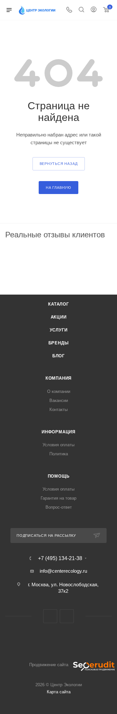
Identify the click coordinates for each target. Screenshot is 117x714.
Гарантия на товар (58, 498)
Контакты (58, 409)
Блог (58, 355)
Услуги (59, 330)
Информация (58, 431)
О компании (58, 391)
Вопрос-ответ (59, 507)
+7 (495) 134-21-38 (60, 558)
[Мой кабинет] (94, 10)
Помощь (59, 476)
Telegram (50, 616)
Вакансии (58, 400)
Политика (58, 453)
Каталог (58, 304)
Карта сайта (59, 691)
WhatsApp (67, 616)
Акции (59, 317)
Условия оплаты (58, 444)
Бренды (58, 343)
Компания (59, 378)
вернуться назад (59, 164)
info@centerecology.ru (63, 571)
